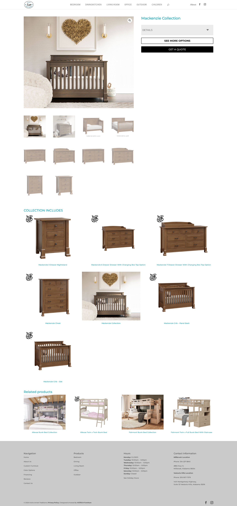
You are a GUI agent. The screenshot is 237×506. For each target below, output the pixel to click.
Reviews (27, 479)
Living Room (113, 5)
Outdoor (142, 5)
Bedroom (75, 5)
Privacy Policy (53, 503)
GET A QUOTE (177, 49)
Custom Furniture (31, 466)
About (193, 5)
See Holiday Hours (131, 478)
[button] (130, 20)
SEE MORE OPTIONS (177, 40)
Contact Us (28, 483)
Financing (28, 475)
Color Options (29, 470)
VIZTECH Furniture (84, 503)
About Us (27, 462)
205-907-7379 (185, 477)
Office (128, 5)
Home (26, 457)
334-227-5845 (185, 462)
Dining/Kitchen (93, 5)
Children (157, 5)
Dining (77, 462)
